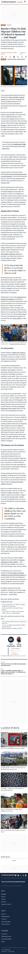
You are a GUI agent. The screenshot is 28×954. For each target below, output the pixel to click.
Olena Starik (19, 645)
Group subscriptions (6, 939)
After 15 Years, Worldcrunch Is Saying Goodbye (13, 748)
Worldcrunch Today (6, 936)
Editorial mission (5, 916)
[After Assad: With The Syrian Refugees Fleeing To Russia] (14, 821)
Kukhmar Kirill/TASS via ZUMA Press (18, 344)
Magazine (3, 894)
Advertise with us (5, 924)
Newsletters (4, 934)
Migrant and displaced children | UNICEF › (12, 628)
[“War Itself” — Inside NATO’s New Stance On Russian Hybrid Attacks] (14, 780)
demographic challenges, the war (10, 254)
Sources (3, 896)
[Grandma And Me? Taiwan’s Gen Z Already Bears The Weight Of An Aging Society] (14, 759)
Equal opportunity (5, 921)
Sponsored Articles (6, 904)
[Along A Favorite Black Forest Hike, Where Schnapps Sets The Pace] (14, 800)
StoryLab (3, 901)
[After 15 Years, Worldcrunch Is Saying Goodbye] (14, 740)
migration (9, 25)
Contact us (4, 919)
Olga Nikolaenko (6, 52)
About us (3, 914)
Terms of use (4, 951)
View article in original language (15, 653)
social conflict (16, 318)
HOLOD (3, 59)
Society (3, 25)
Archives (3, 899)
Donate (3, 941)
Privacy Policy (11, 951)
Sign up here (5, 148)
